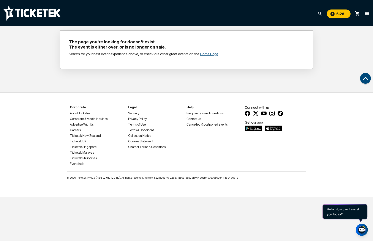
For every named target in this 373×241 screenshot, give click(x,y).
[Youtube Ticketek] (264, 113)
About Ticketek (80, 113)
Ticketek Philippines (83, 158)
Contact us (193, 119)
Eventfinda (77, 163)
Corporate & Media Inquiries (88, 119)
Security (133, 113)
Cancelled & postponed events (207, 124)
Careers (75, 130)
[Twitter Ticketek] (255, 113)
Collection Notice (139, 135)
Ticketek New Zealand (85, 135)
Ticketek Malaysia (82, 152)
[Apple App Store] (273, 128)
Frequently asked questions (204, 113)
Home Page (209, 54)
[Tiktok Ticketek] (280, 113)
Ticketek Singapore (83, 147)
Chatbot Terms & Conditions (147, 147)
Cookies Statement (140, 141)
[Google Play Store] (253, 128)
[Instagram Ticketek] (272, 113)
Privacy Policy (137, 119)
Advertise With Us (81, 124)
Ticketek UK (78, 141)
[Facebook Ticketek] (247, 113)
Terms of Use (137, 124)
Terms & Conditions (141, 130)
